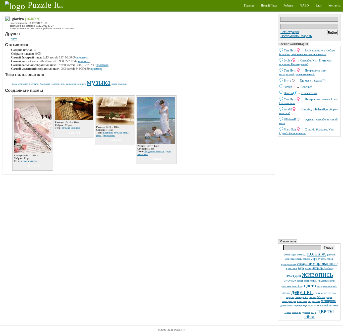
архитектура (328, 292)
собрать (34, 166)
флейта (34, 84)
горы (301, 268)
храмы (287, 312)
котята (290, 305)
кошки (301, 264)
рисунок (290, 280)
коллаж (316, 253)
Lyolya (288, 60)
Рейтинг (288, 5)
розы (308, 268)
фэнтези (331, 254)
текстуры (293, 275)
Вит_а (287, 80)
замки (331, 280)
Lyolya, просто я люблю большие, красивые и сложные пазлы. (307, 52)
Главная (249, 5)
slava (14, 39)
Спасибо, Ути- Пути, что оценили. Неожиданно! (305, 62)
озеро (319, 286)
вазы (306, 280)
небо (334, 286)
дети (283, 305)
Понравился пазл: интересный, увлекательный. (303, 72)
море (314, 258)
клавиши (122, 84)
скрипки (81, 84)
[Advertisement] (309, 188)
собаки (306, 258)
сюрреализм (314, 301)
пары (293, 254)
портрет (290, 297)
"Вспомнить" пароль (296, 36)
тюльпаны (313, 305)
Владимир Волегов (49, 84)
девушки (302, 292)
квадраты (323, 280)
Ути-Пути (290, 50)
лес (330, 305)
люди (313, 312)
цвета (310, 286)
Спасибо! (306, 87)
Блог (319, 5)
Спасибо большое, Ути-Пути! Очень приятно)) (306, 131)
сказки (298, 297)
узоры (329, 297)
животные (302, 301)
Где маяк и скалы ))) (312, 80)
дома (287, 254)
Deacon (288, 93)
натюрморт (289, 301)
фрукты (286, 293)
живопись (317, 274)
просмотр (82, 57)
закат (300, 280)
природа (301, 305)
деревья (290, 258)
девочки (286, 286)
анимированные (321, 263)
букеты (322, 258)
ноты (114, 84)
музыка (98, 82)
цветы (325, 311)
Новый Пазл (269, 5)
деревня (306, 312)
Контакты (334, 5)
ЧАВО (304, 5)
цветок (312, 297)
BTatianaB (290, 119)
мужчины (291, 268)
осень (298, 258)
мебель (329, 268)
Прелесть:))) (309, 93)
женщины (328, 301)
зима (335, 305)
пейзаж (309, 317)
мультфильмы (288, 264)
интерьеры (318, 268)
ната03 (288, 87)
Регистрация (289, 32)
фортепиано (24, 84)
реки (305, 297)
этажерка (296, 312)
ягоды (316, 293)
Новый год (297, 286)
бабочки (321, 297)
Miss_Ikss (290, 129)
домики (301, 254)
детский (324, 305)
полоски (327, 286)
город (330, 258)
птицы (313, 280)
